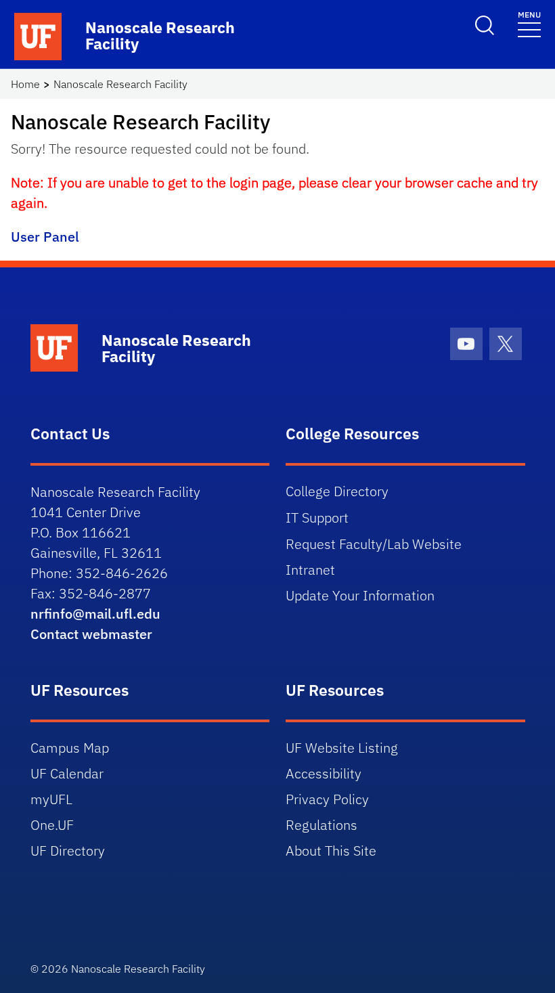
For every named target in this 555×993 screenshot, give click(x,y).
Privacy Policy (327, 799)
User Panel (45, 236)
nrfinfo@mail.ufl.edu (95, 613)
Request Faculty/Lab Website (374, 544)
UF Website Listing (342, 747)
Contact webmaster (91, 634)
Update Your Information (360, 595)
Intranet (310, 569)
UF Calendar (67, 773)
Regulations (321, 825)
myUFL (51, 799)
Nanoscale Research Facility (120, 84)
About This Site (331, 850)
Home (25, 84)
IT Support (317, 517)
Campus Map (69, 747)
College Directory (337, 491)
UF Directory (67, 850)
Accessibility (323, 773)
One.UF (52, 825)
